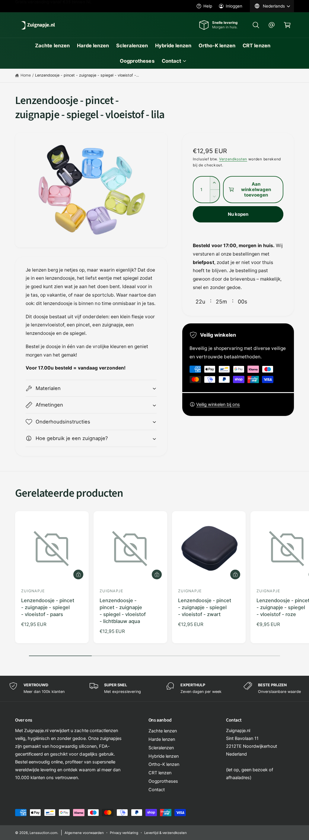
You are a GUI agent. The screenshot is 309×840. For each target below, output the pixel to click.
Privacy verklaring (124, 833)
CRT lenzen (159, 773)
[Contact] (271, 25)
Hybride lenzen (163, 756)
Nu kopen (238, 214)
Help (207, 6)
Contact (156, 789)
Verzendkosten (233, 159)
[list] (154, 688)
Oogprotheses (163, 781)
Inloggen (234, 6)
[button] (256, 25)
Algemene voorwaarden (84, 833)
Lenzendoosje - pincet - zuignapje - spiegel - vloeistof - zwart (204, 607)
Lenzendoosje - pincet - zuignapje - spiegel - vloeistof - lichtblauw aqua (123, 610)
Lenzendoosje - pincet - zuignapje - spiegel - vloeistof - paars (47, 607)
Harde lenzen (161, 739)
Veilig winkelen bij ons (218, 404)
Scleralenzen (161, 747)
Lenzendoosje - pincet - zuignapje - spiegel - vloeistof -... (87, 75)
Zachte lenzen (162, 731)
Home (26, 75)
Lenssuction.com (43, 833)
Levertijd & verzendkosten (165, 833)
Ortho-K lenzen (163, 764)
